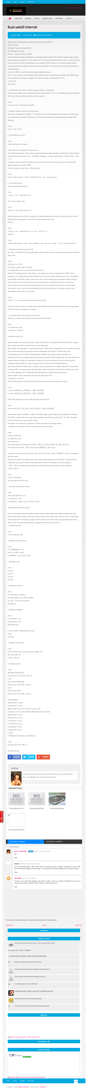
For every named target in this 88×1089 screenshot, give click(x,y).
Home (8, 2)
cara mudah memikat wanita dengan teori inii (29, 976)
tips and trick (47, 35)
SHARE (16, 757)
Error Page (31, 2)
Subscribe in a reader (75, 8)
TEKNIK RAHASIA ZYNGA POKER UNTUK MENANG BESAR (33, 991)
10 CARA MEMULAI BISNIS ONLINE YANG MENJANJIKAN (27, 956)
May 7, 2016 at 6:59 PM (29, 878)
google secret (47, 18)
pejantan (28, 18)
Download (58, 18)
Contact (22, 2)
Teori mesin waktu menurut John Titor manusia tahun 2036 (34, 943)
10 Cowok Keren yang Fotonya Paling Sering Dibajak (31, 1006)
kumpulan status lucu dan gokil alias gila (27, 998)
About (15, 2)
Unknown (17, 878)
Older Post (78, 925)
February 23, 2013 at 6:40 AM (29, 864)
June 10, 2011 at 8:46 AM (41, 851)
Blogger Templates (23, 1087)
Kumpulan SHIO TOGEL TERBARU (19, 950)
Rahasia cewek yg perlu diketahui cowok (28, 962)
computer (39, 35)
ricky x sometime (20, 851)
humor (68, 18)
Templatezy (43, 1087)
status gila (18, 18)
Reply (15, 857)
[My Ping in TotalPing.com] (27, 1057)
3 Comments (27, 35)
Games (36, 18)
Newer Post (9, 925)
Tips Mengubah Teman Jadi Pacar (26, 984)
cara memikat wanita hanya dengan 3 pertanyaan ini (32, 969)
